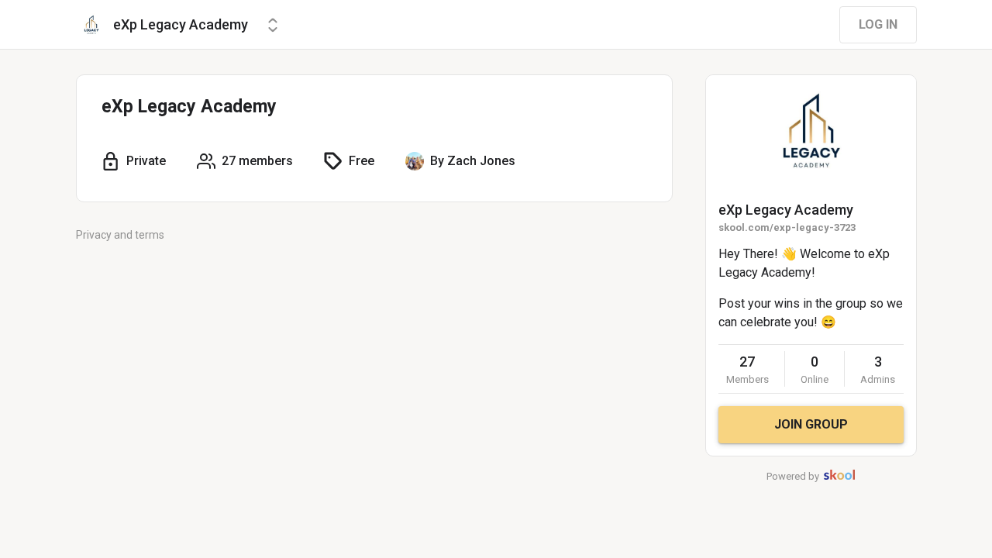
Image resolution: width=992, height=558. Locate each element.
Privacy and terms (120, 235)
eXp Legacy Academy (785, 210)
